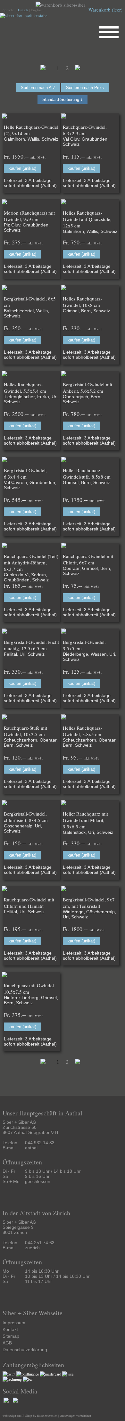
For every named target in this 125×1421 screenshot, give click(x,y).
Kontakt (10, 1329)
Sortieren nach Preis (85, 87)
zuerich (32, 1247)
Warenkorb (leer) (105, 9)
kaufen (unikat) (22, 168)
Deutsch (22, 9)
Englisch (37, 9)
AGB (7, 1342)
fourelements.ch (47, 1415)
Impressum (14, 1322)
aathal (31, 1147)
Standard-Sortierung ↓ (62, 99)
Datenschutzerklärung (25, 1349)
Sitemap (11, 1336)
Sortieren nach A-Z (38, 87)
